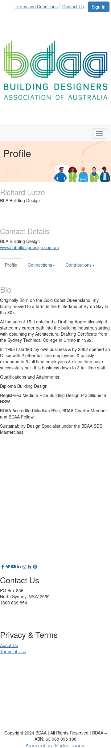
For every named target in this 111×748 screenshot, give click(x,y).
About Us (9, 645)
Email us (8, 615)
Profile (11, 265)
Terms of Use (13, 651)
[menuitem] (38, 6)
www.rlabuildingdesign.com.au (29, 247)
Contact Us (73, 6)
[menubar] (51, 6)
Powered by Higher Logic (55, 745)
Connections (40, 265)
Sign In (98, 7)
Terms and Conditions (36, 6)
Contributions (79, 265)
